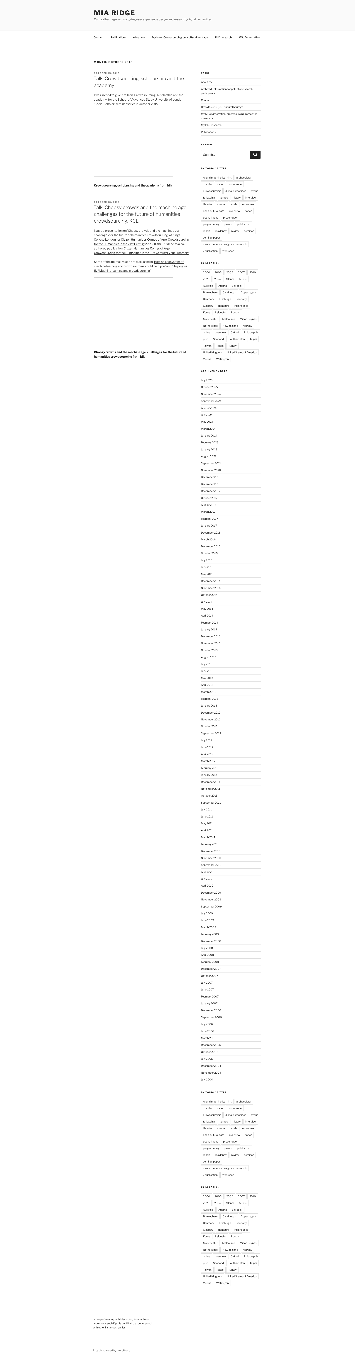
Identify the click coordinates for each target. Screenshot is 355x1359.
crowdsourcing (212, 190)
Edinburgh (225, 299)
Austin (242, 279)
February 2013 (209, 698)
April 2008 (207, 954)
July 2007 (207, 982)
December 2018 (210, 484)
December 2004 (211, 1065)
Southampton (237, 339)
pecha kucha (210, 217)
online (206, 332)
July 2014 (206, 601)
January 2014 (209, 629)
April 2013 (207, 684)
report (206, 230)
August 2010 (209, 871)
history (237, 197)
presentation (230, 217)
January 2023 (209, 449)
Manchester (210, 319)
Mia (169, 185)
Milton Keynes (248, 319)
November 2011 (210, 788)
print (205, 339)
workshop (228, 250)
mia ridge (114, 13)
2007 (241, 272)
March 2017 (208, 511)
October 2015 (209, 553)
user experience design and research (224, 244)
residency (220, 230)
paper (248, 210)
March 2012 (208, 760)
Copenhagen (248, 292)
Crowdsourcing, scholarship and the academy (126, 185)
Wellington (222, 359)
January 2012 (209, 774)
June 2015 (207, 567)
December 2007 (211, 968)
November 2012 (210, 719)
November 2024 (211, 394)
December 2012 (210, 712)
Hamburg (223, 305)
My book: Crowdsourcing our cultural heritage (180, 37)
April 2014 (207, 615)
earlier (121, 1327)
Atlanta (230, 279)
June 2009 (207, 920)
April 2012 (207, 754)
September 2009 (211, 906)
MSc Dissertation (249, 37)
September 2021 (211, 463)
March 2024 (208, 428)
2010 (252, 272)
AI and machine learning (217, 177)
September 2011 (211, 802)
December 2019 (210, 477)
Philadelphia (251, 332)
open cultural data (213, 210)
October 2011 (209, 795)
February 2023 (209, 442)
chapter (207, 184)
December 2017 (210, 490)
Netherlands (210, 325)
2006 (229, 272)
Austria (222, 285)
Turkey (232, 345)
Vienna (207, 359)
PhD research (223, 37)
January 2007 (209, 1003)
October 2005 (209, 1051)
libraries (207, 204)
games (224, 197)
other (101, 1327)
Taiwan (207, 345)
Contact (99, 37)
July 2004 (207, 1079)
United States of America (242, 352)
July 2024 (206, 414)
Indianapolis (241, 305)
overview (234, 210)
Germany (241, 299)
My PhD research (211, 124)
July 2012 (206, 740)
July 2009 (207, 913)
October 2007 (209, 975)
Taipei (253, 339)
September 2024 (211, 400)
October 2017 (209, 497)
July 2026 (206, 380)
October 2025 (209, 387)
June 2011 (207, 816)
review (235, 230)
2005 (218, 272)
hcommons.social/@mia (107, 1323)
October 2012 (209, 726)
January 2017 (209, 525)
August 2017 (208, 504)
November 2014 (211, 587)
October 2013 (209, 650)
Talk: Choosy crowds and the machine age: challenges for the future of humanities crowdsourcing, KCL (140, 214)
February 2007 (210, 996)
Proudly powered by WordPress (111, 1350)
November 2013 (211, 643)
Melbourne (228, 319)
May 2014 (207, 608)
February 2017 (209, 518)
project (228, 224)
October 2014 (209, 594)
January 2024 (209, 435)
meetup (221, 204)
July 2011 (206, 809)
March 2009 (208, 927)
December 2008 (211, 941)
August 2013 (208, 657)
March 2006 (208, 1038)
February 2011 (209, 844)
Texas (220, 345)
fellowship (209, 197)
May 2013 (207, 678)
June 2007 (207, 989)
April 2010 (207, 885)
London (235, 312)
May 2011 (207, 823)
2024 (217, 279)
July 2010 (206, 878)
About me (139, 37)
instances (111, 1327)
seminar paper (211, 237)
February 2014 (209, 622)
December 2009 (211, 892)
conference (235, 184)
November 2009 (211, 899)
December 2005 (211, 1044)
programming (211, 224)
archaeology (243, 177)
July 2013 (206, 664)
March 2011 (208, 837)
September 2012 (211, 733)
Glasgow (208, 305)
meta (234, 204)
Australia (208, 285)
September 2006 (211, 1017)
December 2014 (210, 580)
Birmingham (210, 292)
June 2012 (207, 747)
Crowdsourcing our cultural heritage (222, 107)
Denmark (208, 299)
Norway (247, 325)
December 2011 (210, 781)
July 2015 (206, 560)
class (220, 184)
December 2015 (210, 546)
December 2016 (210, 532)
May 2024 (207, 421)
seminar (249, 230)
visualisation (210, 250)
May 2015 (207, 574)
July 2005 (207, 1058)
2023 (206, 279)
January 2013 (209, 705)
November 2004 (211, 1072)
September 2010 (211, 864)
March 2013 (208, 691)
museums (248, 204)
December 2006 (211, 1010)
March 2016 (208, 539)
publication (243, 224)
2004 (206, 272)
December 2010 (211, 851)
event (254, 190)
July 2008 (207, 948)
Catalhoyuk (229, 292)
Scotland (218, 339)
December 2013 (210, 636)
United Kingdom (212, 352)
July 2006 (207, 1024)
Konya (206, 312)
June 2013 (207, 670)
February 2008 (210, 961)
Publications (118, 37)
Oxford (235, 332)
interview (250, 197)
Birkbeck (237, 285)
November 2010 (211, 858)
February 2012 (209, 768)
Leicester (220, 312)
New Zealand (230, 325)
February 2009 (210, 934)
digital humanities (235, 190)
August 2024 (209, 407)
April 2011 (207, 830)
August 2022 (208, 456)
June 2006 (207, 1031)
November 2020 (211, 470)
